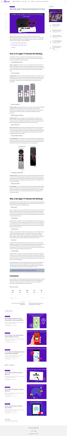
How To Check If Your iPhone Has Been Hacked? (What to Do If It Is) (14, 336)
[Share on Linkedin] (6, 28)
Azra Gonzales (8, 325)
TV (43, 127)
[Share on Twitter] (6, 23)
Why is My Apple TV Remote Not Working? (19, 45)
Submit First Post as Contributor (42, 1)
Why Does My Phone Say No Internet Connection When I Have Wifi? (36, 304)
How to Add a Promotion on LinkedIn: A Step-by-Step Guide (56, 47)
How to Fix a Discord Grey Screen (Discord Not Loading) (57, 36)
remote (15, 108)
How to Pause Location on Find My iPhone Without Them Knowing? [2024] (14, 319)
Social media (24, 1)
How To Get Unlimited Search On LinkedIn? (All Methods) (57, 41)
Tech (29, 1)
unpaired (32, 75)
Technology (12, 6)
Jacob (24, 30)
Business (32, 1)
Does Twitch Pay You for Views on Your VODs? (56, 25)
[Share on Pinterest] (6, 26)
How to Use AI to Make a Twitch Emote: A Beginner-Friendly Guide (56, 17)
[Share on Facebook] (6, 21)
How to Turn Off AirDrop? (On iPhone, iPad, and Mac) (13, 406)
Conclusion (13, 47)
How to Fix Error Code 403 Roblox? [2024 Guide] (18, 304)
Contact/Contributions (16, 1)
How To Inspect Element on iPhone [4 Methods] (14, 373)
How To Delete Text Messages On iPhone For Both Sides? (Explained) (15, 352)
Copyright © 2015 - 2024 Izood (33, 433)
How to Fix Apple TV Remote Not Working (18, 42)
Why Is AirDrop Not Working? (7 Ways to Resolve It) (14, 390)
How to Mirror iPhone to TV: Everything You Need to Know (26, 270)
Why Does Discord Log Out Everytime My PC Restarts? (56, 31)
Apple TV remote (24, 64)
